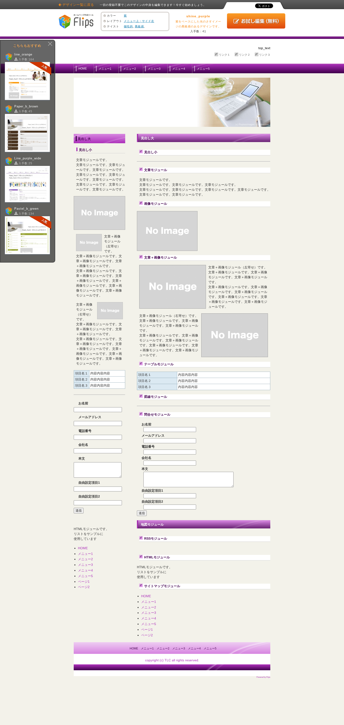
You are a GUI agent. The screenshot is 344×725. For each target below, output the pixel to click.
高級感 (139, 26)
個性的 (128, 26)
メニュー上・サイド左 (139, 21)
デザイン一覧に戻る (78, 5)
